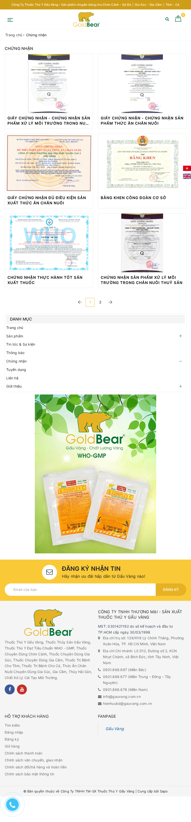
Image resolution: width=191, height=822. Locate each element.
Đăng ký (171, 589)
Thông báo (15, 353)
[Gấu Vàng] (86, 19)
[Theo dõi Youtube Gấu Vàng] (22, 689)
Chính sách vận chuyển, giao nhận (33, 760)
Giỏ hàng (12, 746)
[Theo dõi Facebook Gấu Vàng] (10, 689)
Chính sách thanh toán (23, 753)
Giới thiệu (14, 386)
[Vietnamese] (187, 168)
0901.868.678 (115, 689)
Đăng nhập (14, 732)
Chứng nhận (16, 361)
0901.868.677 (115, 677)
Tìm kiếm (12, 725)
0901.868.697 (115, 670)
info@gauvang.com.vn (122, 696)
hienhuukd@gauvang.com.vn (127, 703)
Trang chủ (14, 327)
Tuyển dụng (16, 369)
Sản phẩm (14, 336)
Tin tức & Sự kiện (20, 344)
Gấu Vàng (115, 728)
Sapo (164, 791)
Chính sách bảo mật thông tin (29, 774)
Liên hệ (12, 378)
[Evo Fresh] (95, 473)
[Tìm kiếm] (167, 20)
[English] (187, 176)
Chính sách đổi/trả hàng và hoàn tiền (36, 767)
